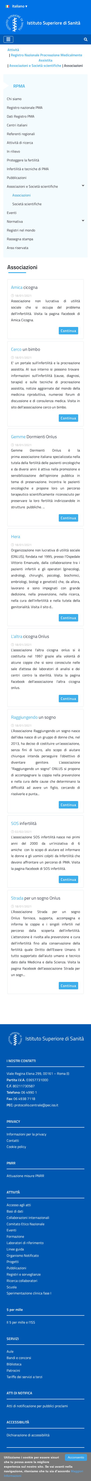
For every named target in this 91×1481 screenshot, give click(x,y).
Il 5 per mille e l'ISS (21, 1322)
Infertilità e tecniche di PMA (28, 168)
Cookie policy (16, 1146)
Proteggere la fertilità (23, 160)
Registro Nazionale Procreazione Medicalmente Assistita (46, 57)
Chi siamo (14, 98)
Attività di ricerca (20, 142)
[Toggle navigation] (8, 39)
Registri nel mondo (21, 230)
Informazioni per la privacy (26, 1134)
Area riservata (17, 247)
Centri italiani (17, 125)
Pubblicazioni (17, 177)
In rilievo (13, 151)
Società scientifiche (27, 204)
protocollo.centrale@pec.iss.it (36, 1105)
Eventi (12, 212)
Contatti (13, 1140)
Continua (68, 330)
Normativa (15, 221)
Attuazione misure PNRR (25, 1175)
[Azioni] (7, 6)
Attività (13, 49)
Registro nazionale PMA (25, 107)
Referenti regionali (21, 133)
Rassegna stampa (20, 239)
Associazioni (21, 195)
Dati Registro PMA (20, 116)
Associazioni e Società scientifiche (35, 65)
